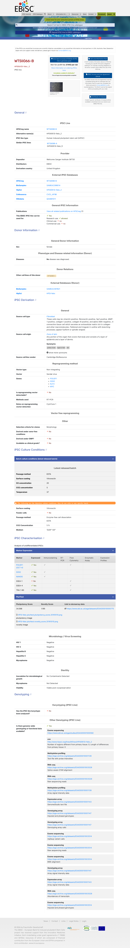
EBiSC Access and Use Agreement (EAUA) (98, 75)
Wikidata (20, 199)
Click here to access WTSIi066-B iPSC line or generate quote (65, 60)
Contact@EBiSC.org (64, 50)
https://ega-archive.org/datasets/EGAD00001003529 (69, 767)
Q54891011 (51, 199)
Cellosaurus (21, 194)
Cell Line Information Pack (98, 59)
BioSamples (21, 185)
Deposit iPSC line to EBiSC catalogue (66, 32)
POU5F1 (53, 379)
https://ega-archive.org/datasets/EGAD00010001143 (69, 802)
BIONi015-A (85, 27)
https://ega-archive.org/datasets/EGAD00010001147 (69, 813)
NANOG (19, 577)
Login (84, 921)
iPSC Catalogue (38, 14)
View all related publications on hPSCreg (64, 211)
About (49, 14)
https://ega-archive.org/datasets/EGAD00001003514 (69, 836)
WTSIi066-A (52, 143)
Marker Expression (24, 550)
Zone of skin (52, 334)
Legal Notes (88, 38)
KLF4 (52, 384)
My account (101, 14)
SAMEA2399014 (53, 185)
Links (63, 921)
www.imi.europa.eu (36, 943)
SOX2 (52, 381)
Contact (91, 14)
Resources (75, 14)
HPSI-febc (51, 293)
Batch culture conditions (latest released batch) (36, 459)
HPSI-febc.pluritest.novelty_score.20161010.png (38, 621)
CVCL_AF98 (52, 194)
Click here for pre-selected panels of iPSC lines (65, 20)
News (84, 14)
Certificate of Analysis (98, 97)
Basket (109, 14)
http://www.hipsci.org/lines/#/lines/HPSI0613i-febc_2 (69, 742)
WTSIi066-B (52, 129)
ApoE (95, 27)
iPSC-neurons (26, 14)
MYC (52, 386)
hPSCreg (20, 181)
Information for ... (61, 14)
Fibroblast (51, 316)
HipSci (19, 190)
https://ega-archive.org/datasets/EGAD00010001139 (69, 756)
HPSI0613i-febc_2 (54, 190)
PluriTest (20, 597)
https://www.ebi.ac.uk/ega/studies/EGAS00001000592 (70, 733)
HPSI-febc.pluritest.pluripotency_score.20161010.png (40, 615)
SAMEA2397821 (53, 289)
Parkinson (91, 27)
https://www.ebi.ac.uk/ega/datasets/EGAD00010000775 (90, 609)
